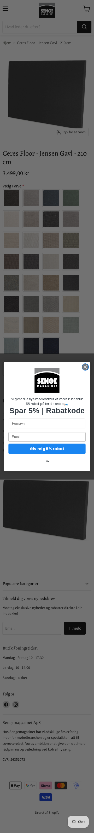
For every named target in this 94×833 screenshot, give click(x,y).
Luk (47, 461)
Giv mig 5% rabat (47, 449)
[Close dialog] (85, 367)
